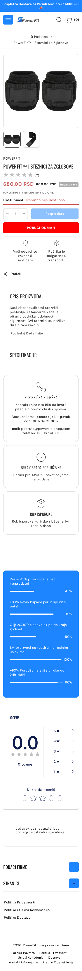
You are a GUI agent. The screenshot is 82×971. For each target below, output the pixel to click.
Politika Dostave (17, 917)
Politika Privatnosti (19, 902)
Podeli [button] (16, 274)
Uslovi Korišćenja (31, 957)
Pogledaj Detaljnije (26, 333)
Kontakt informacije (23, 962)
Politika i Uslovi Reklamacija (27, 910)
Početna (41, 37)
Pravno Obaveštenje (58, 962)
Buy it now (41, 228)
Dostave (36, 192)
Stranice (11, 883)
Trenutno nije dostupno (34, 200)
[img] (18, 175)
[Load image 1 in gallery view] (12, 139)
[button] (8, 20)
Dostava (54, 957)
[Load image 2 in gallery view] (31, 139)
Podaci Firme (15, 867)
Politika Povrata (23, 953)
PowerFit (29, 945)
